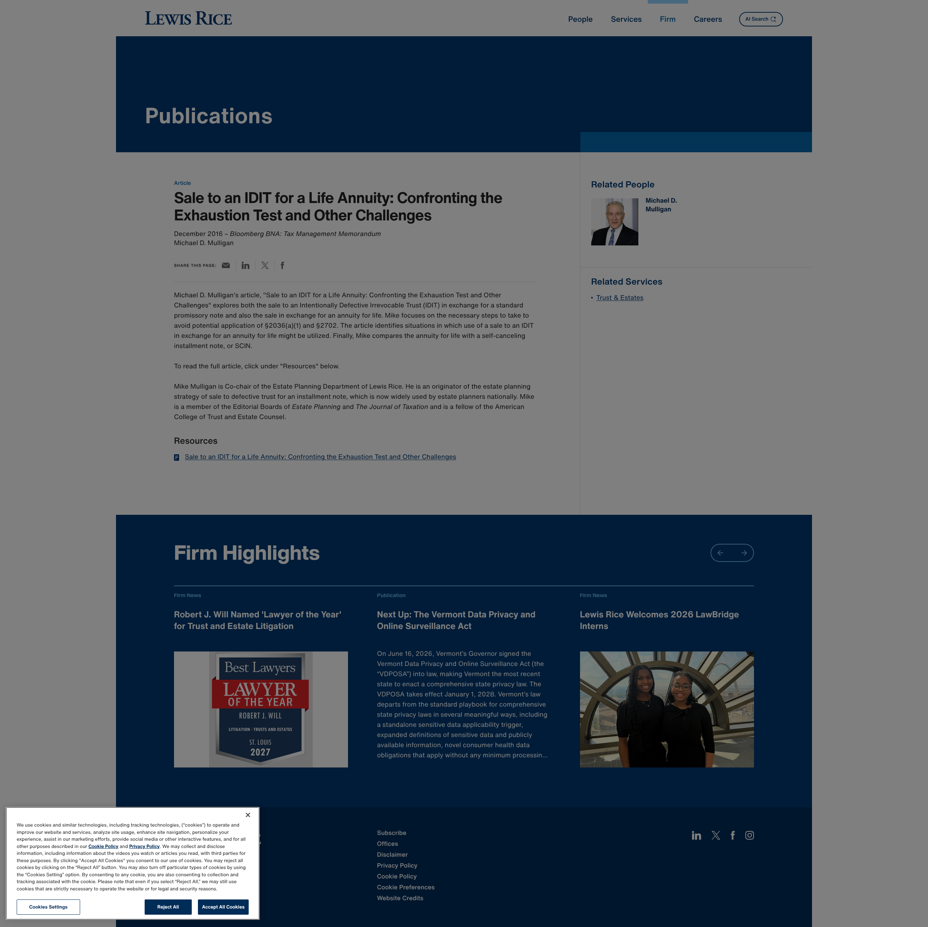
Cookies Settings (48, 906)
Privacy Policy (144, 846)
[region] (133, 863)
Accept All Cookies (223, 906)
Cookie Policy (103, 846)
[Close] (248, 815)
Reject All (168, 906)
